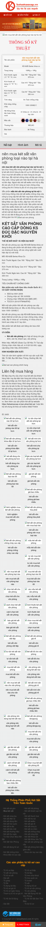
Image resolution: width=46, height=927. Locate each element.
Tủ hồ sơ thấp (30, 870)
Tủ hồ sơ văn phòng (33, 888)
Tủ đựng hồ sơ (30, 885)
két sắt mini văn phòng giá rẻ (33, 691)
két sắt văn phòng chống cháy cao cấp (12, 550)
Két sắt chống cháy (32, 831)
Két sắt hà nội (30, 818)
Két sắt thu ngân (10, 834)
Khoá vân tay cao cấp (33, 852)
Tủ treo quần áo (31, 878)
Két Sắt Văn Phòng (11, 841)
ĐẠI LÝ (37, 15)
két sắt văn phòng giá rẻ (33, 644)
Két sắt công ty (31, 826)
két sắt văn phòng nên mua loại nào (33, 532)
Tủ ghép (6, 880)
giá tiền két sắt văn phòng (13, 755)
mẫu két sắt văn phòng (33, 548)
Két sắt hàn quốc (10, 823)
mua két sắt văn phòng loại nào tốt (33, 581)
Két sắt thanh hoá (32, 816)
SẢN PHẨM (23, 15)
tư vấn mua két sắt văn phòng (33, 564)
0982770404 (23, 924)
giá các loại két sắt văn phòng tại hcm (33, 466)
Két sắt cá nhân (31, 829)
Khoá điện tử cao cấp (12, 854)
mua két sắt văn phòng (12, 675)
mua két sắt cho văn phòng (33, 740)
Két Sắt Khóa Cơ (31, 836)
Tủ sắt (27, 883)
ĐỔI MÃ (8, 15)
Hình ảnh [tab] (23, 145)
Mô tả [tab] (38, 145)
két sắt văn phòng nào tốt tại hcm (12, 428)
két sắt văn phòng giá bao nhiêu (33, 499)
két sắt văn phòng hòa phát (33, 515)
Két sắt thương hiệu (11, 831)
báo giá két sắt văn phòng (12, 628)
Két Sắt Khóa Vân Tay (33, 839)
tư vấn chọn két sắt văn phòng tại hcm (33, 431)
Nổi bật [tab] (8, 145)
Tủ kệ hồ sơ (29, 903)
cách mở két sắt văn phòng (12, 771)
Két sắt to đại (8, 826)
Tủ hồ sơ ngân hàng (11, 891)
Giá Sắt (6, 903)
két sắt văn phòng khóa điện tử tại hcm (12, 448)
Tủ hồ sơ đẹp (8, 870)
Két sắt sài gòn (9, 808)
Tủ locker (28, 880)
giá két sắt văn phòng (33, 482)
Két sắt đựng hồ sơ (11, 847)
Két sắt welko (30, 821)
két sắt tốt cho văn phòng (33, 660)
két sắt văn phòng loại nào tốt (13, 483)
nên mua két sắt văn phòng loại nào (12, 581)
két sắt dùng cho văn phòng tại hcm (12, 466)
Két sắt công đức (31, 834)
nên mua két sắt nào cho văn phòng (12, 692)
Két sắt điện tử (9, 818)
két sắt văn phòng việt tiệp (13, 644)
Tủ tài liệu (28, 873)
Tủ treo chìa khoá (32, 875)
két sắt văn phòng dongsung (34, 724)
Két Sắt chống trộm (11, 852)
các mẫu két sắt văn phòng (33, 597)
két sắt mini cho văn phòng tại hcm (33, 448)
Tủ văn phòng (30, 891)
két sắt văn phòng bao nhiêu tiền (12, 790)
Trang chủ (8, 924)
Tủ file (5, 883)
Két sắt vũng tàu (10, 816)
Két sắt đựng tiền (10, 821)
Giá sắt (6, 878)
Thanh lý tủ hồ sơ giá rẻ (13, 893)
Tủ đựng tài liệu (9, 885)
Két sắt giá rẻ (30, 823)
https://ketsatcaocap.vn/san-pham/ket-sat (18, 404)
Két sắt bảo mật (9, 829)
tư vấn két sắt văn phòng (12, 660)
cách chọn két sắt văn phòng (12, 613)
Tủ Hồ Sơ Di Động (10, 898)
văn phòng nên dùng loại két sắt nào (12, 726)
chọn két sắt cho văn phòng (12, 597)
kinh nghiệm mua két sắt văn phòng (12, 517)
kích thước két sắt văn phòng (34, 613)
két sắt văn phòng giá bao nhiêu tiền (33, 708)
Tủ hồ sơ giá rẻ (9, 888)
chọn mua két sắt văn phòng (33, 628)
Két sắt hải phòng (32, 808)
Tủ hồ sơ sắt (8, 875)
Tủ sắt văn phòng (10, 873)
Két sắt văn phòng (15, 336)
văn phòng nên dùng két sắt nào (34, 675)
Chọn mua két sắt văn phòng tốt (33, 772)
